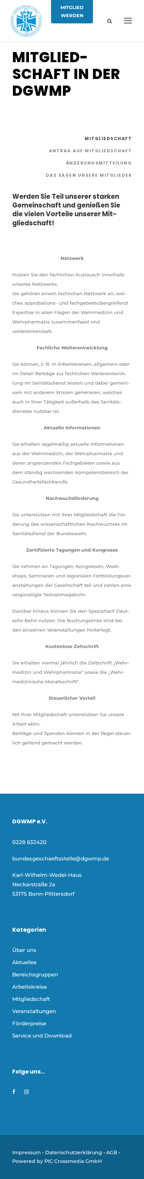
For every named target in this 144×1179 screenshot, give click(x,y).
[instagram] (26, 1092)
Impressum (26, 1152)
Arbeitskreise (29, 986)
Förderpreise (29, 1023)
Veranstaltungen (34, 1011)
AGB (111, 1152)
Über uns (24, 950)
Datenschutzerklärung (73, 1152)
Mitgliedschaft (31, 999)
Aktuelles (24, 962)
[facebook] (13, 1092)
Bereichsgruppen (35, 974)
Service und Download (42, 1035)
